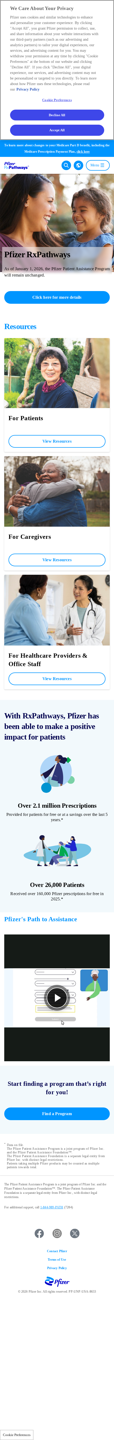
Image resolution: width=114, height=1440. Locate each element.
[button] (57, 997)
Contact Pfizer (57, 1251)
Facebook (39, 1233)
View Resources (57, 441)
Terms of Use (57, 1259)
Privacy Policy (57, 1268)
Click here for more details (56, 297)
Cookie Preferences (16, 1435)
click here (83, 151)
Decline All (57, 115)
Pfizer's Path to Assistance (40, 919)
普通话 (78, 175)
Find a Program (57, 1113)
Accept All (57, 130)
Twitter (75, 1233)
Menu (94, 165)
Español (78, 165)
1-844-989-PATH (51, 1207)
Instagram (57, 1233)
